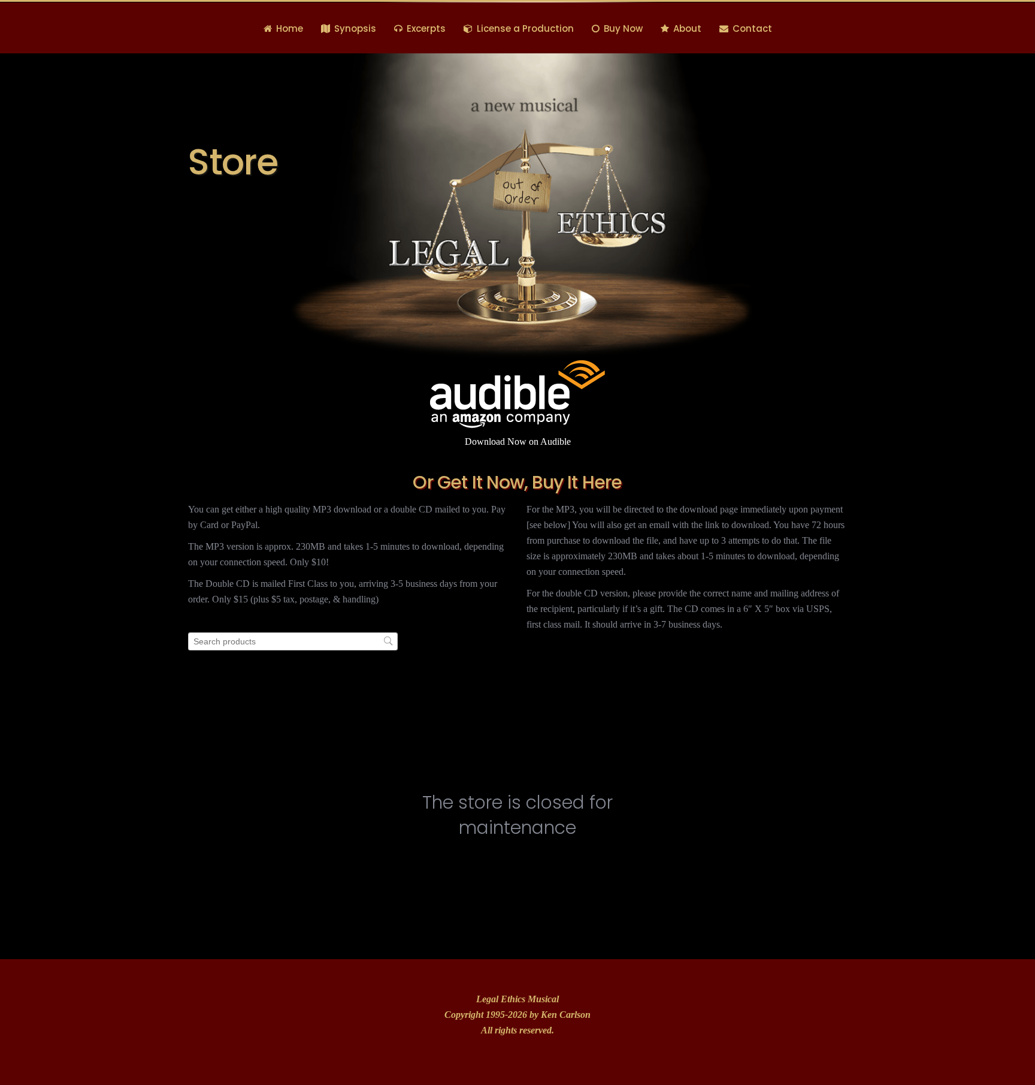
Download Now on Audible (518, 441)
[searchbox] (293, 641)
